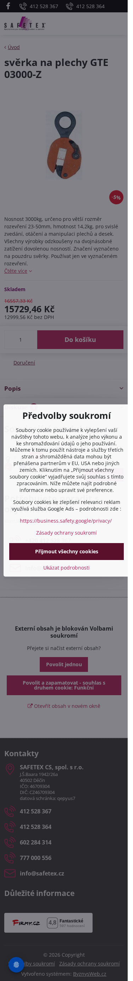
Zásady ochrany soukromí (66, 532)
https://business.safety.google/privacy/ (66, 520)
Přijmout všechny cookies (66, 551)
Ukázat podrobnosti (66, 567)
